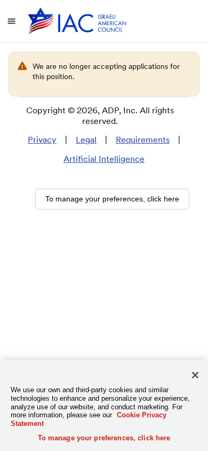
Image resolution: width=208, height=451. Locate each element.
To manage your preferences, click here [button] (112, 199)
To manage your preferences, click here (104, 438)
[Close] (195, 375)
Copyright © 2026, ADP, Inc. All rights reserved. (100, 115)
